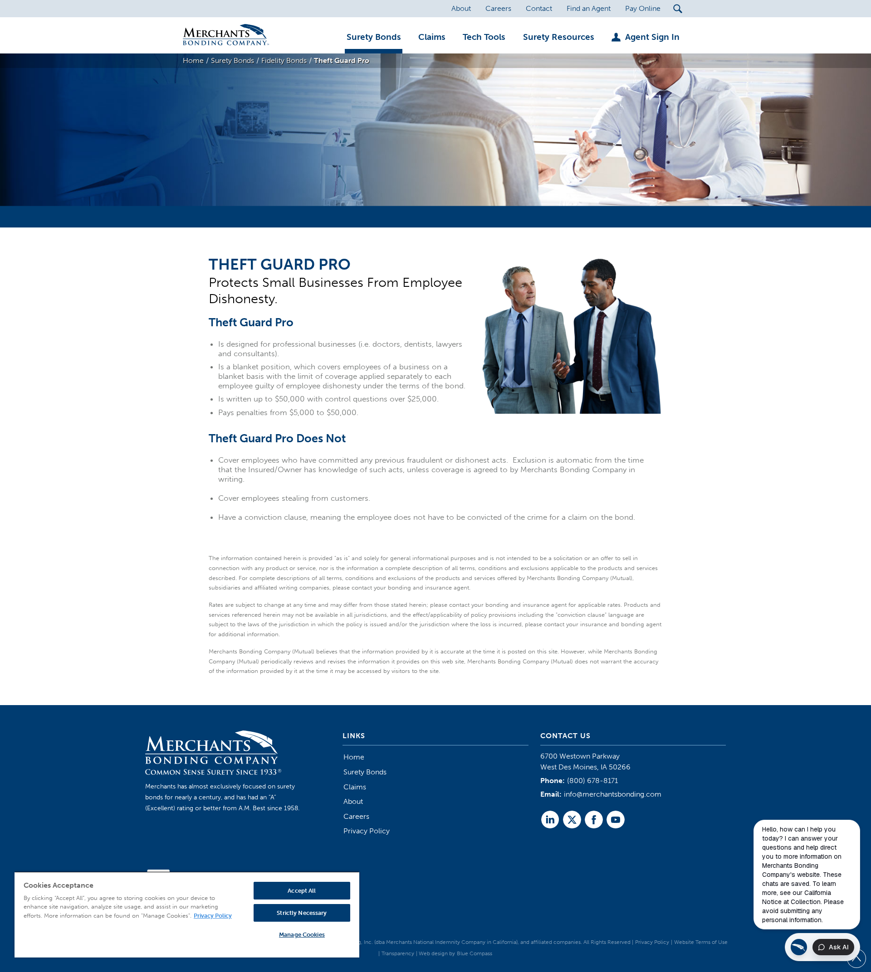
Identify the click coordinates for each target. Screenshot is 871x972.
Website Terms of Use (701, 942)
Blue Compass (474, 953)
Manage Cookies (302, 934)
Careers (356, 816)
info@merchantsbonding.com (612, 794)
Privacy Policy (366, 831)
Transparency (398, 953)
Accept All (302, 890)
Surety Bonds (365, 772)
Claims (354, 787)
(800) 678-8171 (592, 780)
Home (353, 757)
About (353, 801)
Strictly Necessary (302, 912)
